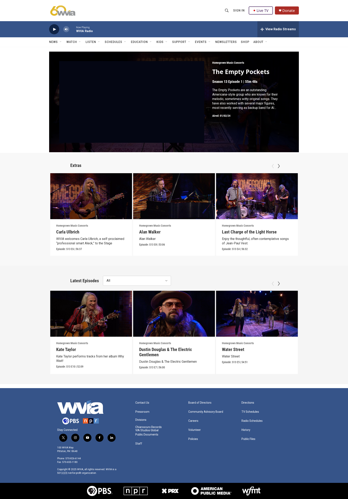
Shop (245, 42)
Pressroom (142, 411)
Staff (138, 443)
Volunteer (194, 429)
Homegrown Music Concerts (228, 62)
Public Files (248, 439)
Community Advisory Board (205, 411)
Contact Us (142, 402)
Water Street (233, 349)
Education (139, 42)
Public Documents (146, 434)
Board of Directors (199, 402)
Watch (71, 42)
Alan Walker (150, 231)
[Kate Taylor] (91, 314)
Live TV (262, 10)
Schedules (113, 42)
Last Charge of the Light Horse (249, 231)
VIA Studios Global (146, 430)
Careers (193, 420)
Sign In (239, 10)
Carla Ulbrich (67, 231)
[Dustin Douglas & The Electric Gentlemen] (174, 314)
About (258, 42)
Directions (247, 402)
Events (201, 42)
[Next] (279, 166)
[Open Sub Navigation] (60, 42)
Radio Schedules (252, 420)
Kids (160, 42)
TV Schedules (250, 411)
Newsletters (226, 42)
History (245, 429)
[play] (54, 29)
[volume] (66, 29)
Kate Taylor (66, 349)
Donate (288, 10)
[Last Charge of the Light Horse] (257, 196)
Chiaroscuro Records (148, 427)
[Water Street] (257, 314)
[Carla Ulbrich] (91, 196)
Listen (91, 42)
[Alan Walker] (174, 196)
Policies (193, 439)
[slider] (72, 29)
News (53, 42)
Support (179, 42)
